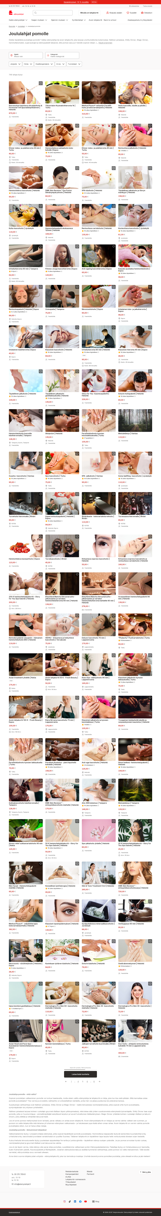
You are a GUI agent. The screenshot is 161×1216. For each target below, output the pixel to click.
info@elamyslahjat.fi (22, 1184)
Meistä (89, 1171)
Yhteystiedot (70, 1182)
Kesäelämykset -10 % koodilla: (76, 2)
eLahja (68, 1177)
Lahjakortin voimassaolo (75, 1179)
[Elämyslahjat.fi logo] (16, 13)
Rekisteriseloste (71, 1171)
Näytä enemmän (105, 43)
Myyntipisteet (70, 1185)
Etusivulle (12, 26)
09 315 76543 (20, 1174)
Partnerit (90, 1174)
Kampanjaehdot (71, 1174)
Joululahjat (21, 26)
